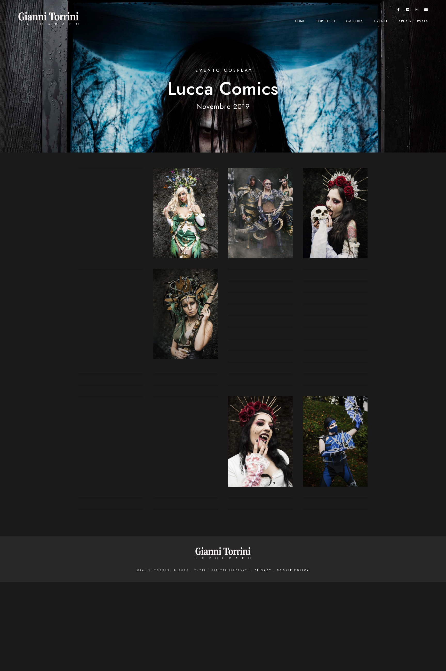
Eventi (380, 21)
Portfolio (326, 21)
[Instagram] (417, 10)
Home (300, 21)
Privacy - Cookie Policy (281, 570)
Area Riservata (413, 21)
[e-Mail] (426, 10)
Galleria (354, 21)
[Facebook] (398, 10)
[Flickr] (407, 10)
